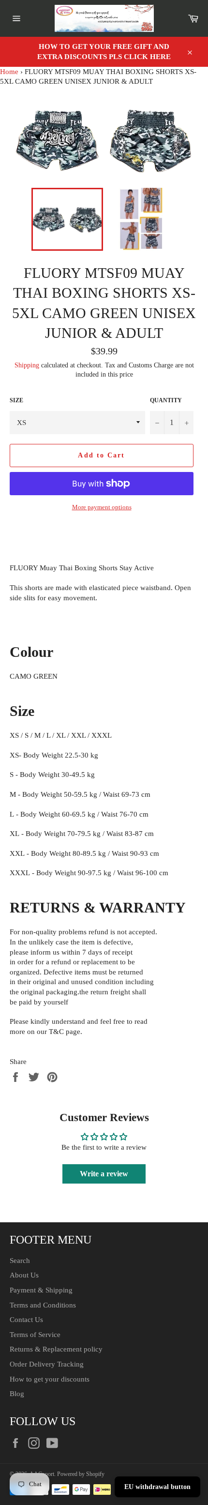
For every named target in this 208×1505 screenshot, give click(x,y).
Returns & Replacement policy (56, 1349)
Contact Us (26, 1319)
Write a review (104, 1174)
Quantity (166, 400)
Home (9, 72)
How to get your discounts (49, 1379)
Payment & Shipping (41, 1290)
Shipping (27, 365)
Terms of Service (35, 1334)
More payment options (102, 507)
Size (16, 400)
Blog (17, 1394)
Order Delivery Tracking (47, 1364)
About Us (24, 1275)
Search (20, 1260)
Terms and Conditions (43, 1305)
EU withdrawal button (157, 1486)
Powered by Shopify (80, 1474)
